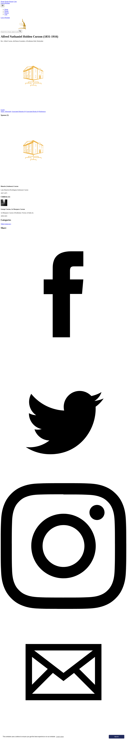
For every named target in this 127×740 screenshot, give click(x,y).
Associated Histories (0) (19, 111)
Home (2, 1)
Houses (11, 1)
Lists (15, 1)
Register (7, 3)
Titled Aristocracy (6, 224)
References (42, 111)
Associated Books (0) (32, 111)
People (7, 1)
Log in (3, 3)
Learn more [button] (60, 736)
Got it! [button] (117, 736)
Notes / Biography (6, 111)
